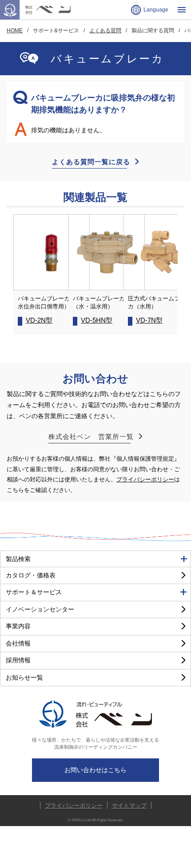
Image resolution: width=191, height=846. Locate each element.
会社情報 (18, 643)
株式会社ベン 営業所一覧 (91, 436)
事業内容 (18, 626)
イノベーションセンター (40, 609)
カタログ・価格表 (31, 575)
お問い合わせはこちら (95, 769)
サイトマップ (129, 805)
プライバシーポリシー (145, 479)
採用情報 (18, 660)
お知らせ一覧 (24, 677)
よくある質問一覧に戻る (91, 161)
